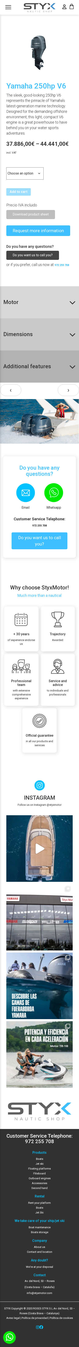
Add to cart (18, 192)
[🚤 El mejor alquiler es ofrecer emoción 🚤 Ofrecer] (39, 1054)
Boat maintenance (40, 1227)
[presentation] (10, 390)
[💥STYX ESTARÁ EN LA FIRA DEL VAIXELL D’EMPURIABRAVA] (39, 848)
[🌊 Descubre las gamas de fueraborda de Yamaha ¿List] (39, 986)
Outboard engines (40, 1178)
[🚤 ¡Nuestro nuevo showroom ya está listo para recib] (39, 917)
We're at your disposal (39, 1266)
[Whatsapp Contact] (9, 1337)
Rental (39, 1196)
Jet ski (40, 1163)
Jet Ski (39, 1212)
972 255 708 (62, 265)
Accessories (39, 1183)
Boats (39, 1158)
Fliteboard (39, 1173)
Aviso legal (13, 1318)
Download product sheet (31, 214)
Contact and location (39, 1251)
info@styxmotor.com (39, 1293)
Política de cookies (61, 1318)
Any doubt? (39, 1260)
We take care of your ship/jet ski (39, 1221)
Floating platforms (39, 1168)
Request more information (38, 230)
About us (39, 1247)
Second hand (39, 1188)
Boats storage (39, 1232)
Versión (12, 163)
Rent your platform (39, 1202)
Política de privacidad (34, 1318)
